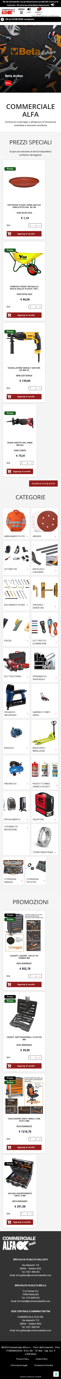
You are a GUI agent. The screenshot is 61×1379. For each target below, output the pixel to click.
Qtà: (8, 225)
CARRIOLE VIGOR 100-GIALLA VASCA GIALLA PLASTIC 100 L (24, 287)
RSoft (39, 1377)
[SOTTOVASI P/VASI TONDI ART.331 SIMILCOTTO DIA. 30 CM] (24, 182)
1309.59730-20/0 (24, 294)
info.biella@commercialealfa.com (33, 1301)
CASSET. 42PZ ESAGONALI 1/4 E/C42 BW (24, 1038)
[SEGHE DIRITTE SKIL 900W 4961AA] (20, 423)
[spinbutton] (32, 225)
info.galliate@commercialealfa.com (33, 1275)
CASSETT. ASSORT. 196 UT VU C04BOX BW (24, 956)
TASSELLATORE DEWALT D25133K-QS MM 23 (24, 369)
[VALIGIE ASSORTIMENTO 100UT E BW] (20, 1174)
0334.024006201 (24, 963)
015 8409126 (33, 1297)
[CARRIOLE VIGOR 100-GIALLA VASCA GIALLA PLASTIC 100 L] (24, 263)
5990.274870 (20, 450)
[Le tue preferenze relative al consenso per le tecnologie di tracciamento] (56, 1374)
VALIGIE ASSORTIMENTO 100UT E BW (20, 1194)
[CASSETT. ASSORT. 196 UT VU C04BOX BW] (24, 932)
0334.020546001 (20, 1201)
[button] (6, 59)
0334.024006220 (24, 1126)
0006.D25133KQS (24, 376)
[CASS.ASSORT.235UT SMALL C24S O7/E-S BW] (24, 1095)
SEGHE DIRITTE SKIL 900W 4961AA (19, 443)
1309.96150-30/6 (24, 213)
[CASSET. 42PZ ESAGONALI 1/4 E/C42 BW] (24, 1014)
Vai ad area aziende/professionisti (33, 5)
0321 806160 (33, 1272)
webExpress (31, 1377)
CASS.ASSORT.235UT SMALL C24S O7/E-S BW (24, 1119)
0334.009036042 (24, 1045)
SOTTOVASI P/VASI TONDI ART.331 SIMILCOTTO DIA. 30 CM (24, 206)
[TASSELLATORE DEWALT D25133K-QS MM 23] (24, 344)
